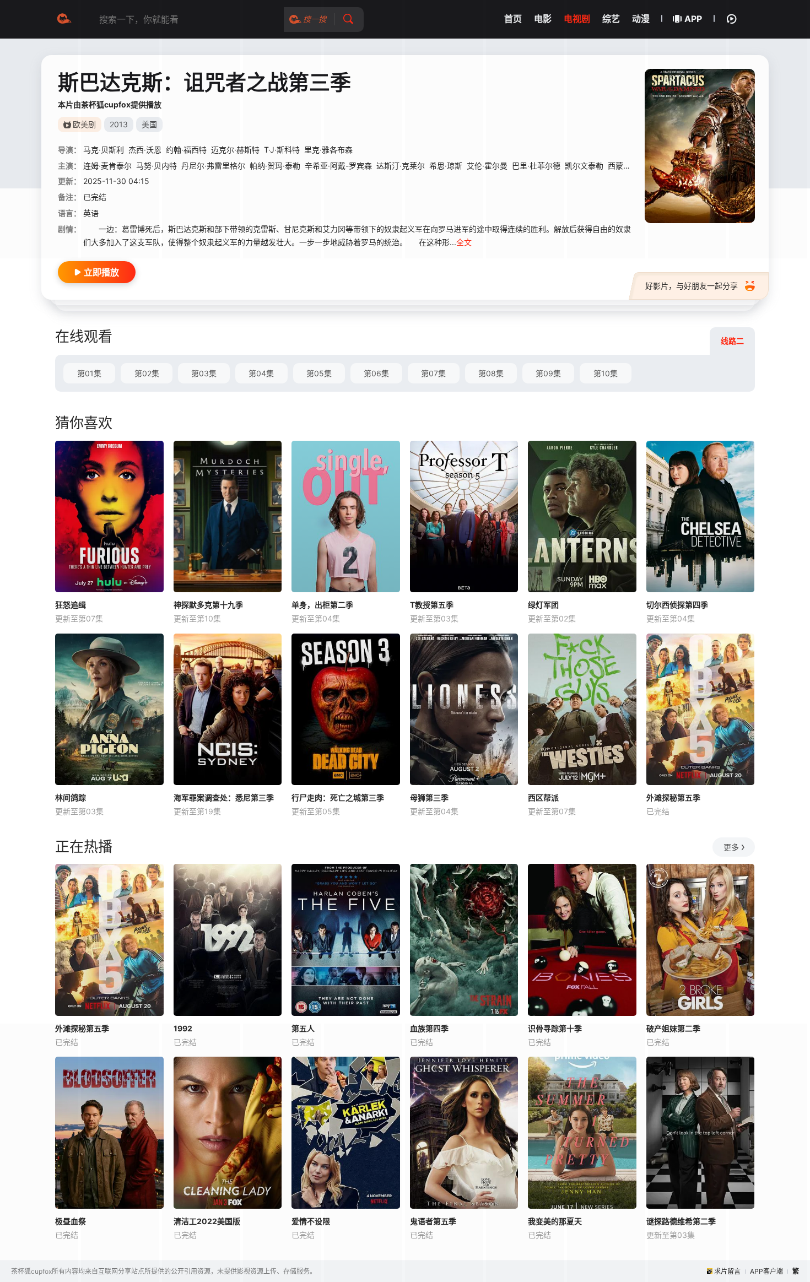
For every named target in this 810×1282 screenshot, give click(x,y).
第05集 (319, 373)
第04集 (261, 373)
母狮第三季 (429, 797)
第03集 (204, 373)
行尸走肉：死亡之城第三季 (337, 797)
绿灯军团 (543, 604)
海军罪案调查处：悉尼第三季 (224, 797)
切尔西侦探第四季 (677, 604)
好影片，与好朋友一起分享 (691, 285)
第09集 (548, 373)
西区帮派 (543, 797)
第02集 (146, 373)
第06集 (376, 373)
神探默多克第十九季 (208, 604)
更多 (731, 847)
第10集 (605, 373)
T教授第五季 (431, 604)
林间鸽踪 (70, 797)
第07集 (433, 373)
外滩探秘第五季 (673, 797)
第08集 (491, 373)
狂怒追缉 (70, 604)
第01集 (89, 373)
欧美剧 (84, 124)
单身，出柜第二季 (322, 604)
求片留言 (727, 1271)
